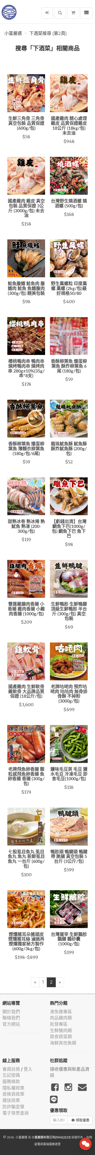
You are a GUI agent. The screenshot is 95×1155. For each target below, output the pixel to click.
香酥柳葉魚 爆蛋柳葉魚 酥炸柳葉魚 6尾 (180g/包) (69, 366)
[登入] (47, 13)
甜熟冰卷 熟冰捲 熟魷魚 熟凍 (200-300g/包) (26, 527)
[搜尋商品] (60, 13)
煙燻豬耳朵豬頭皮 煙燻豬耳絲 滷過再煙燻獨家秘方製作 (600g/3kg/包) (26, 941)
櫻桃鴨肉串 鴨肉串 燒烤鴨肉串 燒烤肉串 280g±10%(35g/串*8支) (26, 368)
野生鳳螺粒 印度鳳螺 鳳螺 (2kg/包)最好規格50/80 (69, 289)
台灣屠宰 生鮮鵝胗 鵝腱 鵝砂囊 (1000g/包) (69, 939)
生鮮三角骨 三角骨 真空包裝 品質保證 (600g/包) (26, 124)
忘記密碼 (11, 1075)
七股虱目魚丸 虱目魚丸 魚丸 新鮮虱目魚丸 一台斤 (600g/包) (26, 859)
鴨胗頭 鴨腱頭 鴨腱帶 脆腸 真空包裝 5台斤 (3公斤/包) (68, 857)
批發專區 (58, 1024)
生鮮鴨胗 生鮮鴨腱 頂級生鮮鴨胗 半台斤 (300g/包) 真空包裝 (69, 611)
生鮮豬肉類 (61, 1030)
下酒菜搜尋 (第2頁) (48, 33)
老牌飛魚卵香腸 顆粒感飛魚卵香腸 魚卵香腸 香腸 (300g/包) (26, 776)
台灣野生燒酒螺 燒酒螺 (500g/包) (69, 203)
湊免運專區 (61, 1012)
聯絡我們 (11, 1018)
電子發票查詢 (15, 1113)
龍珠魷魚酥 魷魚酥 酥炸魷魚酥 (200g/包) (69, 449)
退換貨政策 (13, 1094)
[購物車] (73, 13)
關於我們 (11, 1012)
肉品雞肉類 (61, 1018)
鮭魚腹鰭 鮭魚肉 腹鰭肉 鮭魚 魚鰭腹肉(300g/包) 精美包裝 (26, 289)
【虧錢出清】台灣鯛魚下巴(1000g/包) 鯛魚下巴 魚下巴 (68, 529)
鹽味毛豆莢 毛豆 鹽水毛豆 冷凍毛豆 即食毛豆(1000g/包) (68, 774)
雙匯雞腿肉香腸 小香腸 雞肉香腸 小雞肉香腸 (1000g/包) (26, 609)
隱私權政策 (13, 1088)
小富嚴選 (13, 33)
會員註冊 (11, 1069)
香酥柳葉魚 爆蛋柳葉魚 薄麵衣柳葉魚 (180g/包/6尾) (26, 449)
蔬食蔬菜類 (61, 1036)
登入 (28, 1069)
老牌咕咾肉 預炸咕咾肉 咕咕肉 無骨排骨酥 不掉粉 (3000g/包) (68, 694)
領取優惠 (82, 1120)
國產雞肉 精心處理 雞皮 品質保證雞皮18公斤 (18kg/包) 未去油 (69, 126)
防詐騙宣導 (13, 1107)
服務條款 (11, 1081)
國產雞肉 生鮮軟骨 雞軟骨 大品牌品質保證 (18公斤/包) (26, 692)
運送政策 (11, 1100)
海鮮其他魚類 (63, 1043)
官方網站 (11, 1024)
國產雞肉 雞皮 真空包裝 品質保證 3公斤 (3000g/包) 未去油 (26, 208)
